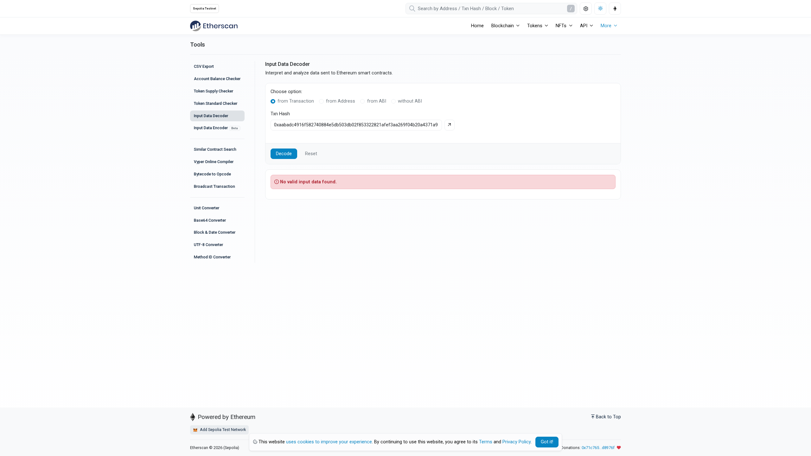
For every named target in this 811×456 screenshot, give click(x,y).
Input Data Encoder (216, 127)
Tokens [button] (534, 25)
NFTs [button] (561, 25)
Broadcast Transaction (214, 186)
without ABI (410, 101)
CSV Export (204, 66)
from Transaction (296, 101)
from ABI (376, 101)
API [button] (583, 25)
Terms (485, 442)
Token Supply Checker (213, 91)
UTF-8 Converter (208, 244)
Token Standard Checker (215, 103)
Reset (311, 153)
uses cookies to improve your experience (329, 442)
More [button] (606, 25)
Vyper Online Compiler (213, 161)
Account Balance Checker (217, 78)
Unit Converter (206, 208)
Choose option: (286, 91)
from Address (340, 101)
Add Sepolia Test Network (222, 429)
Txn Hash (280, 114)
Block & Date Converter (214, 232)
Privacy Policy (516, 442)
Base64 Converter (210, 220)
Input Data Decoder (211, 115)
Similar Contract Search (215, 149)
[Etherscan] (214, 26)
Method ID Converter (212, 257)
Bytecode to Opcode (212, 174)
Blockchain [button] (502, 25)
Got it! (547, 442)
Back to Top (608, 417)
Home (477, 25)
